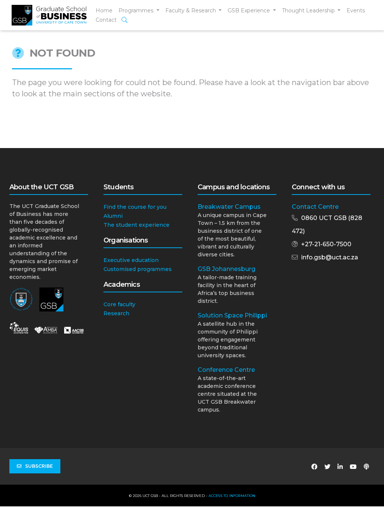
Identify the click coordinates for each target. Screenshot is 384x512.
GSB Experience (250, 10)
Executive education (131, 260)
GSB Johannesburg (226, 268)
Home (104, 10)
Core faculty (119, 304)
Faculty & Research (191, 10)
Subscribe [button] (39, 466)
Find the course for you (135, 207)
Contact (106, 19)
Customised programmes (138, 269)
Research (116, 313)
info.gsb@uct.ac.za (329, 257)
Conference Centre (226, 369)
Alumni (113, 216)
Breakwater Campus (229, 206)
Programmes (136, 10)
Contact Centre (315, 206)
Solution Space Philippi (232, 315)
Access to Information (231, 496)
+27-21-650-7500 (326, 244)
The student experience (137, 225)
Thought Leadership (309, 10)
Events (355, 10)
